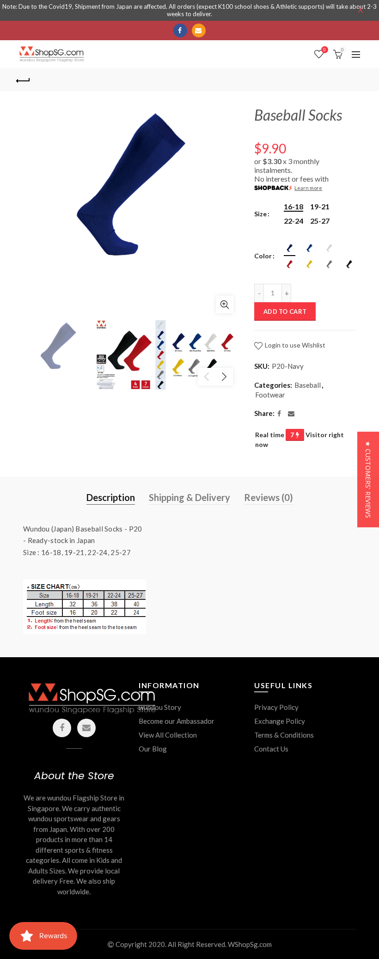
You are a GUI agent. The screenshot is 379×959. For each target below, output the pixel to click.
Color (263, 256)
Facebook (180, 30)
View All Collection (168, 735)
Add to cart (284, 311)
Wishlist (324, 49)
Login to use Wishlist (294, 345)
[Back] (23, 79)
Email (199, 30)
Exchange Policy (279, 721)
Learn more (308, 188)
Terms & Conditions (284, 735)
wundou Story (160, 707)
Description (110, 497)
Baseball (307, 385)
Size (260, 214)
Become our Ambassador (176, 721)
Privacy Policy (276, 707)
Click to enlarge (224, 304)
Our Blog (153, 749)
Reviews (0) (268, 497)
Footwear (270, 395)
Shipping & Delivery (189, 497)
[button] (368, 479)
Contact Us (271, 749)
